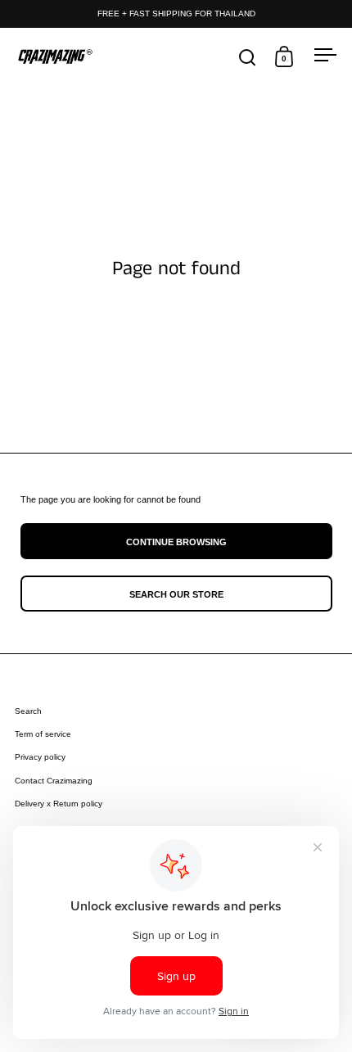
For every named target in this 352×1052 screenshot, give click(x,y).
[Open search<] (247, 56)
